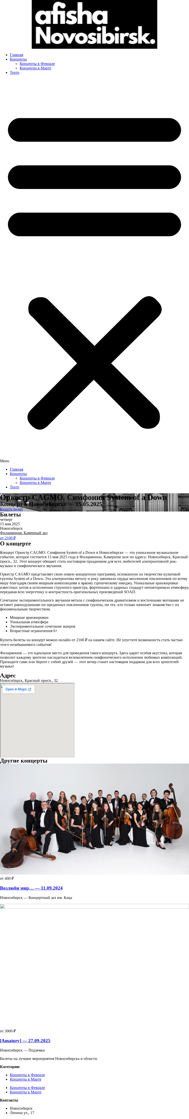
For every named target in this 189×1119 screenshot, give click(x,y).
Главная (16, 55)
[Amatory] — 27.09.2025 (25, 1040)
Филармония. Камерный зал (23, 533)
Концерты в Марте (35, 68)
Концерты (18, 59)
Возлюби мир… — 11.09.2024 (31, 888)
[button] (94, 271)
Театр (14, 72)
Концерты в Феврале (37, 64)
